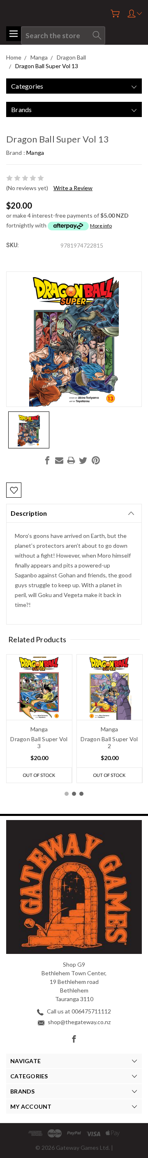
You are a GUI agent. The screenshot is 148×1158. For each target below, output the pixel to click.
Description (29, 513)
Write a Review (72, 187)
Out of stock (39, 775)
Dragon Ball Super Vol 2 (109, 742)
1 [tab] (67, 794)
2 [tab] (74, 794)
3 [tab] (81, 794)
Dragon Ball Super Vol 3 (38, 742)
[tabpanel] (39, 718)
